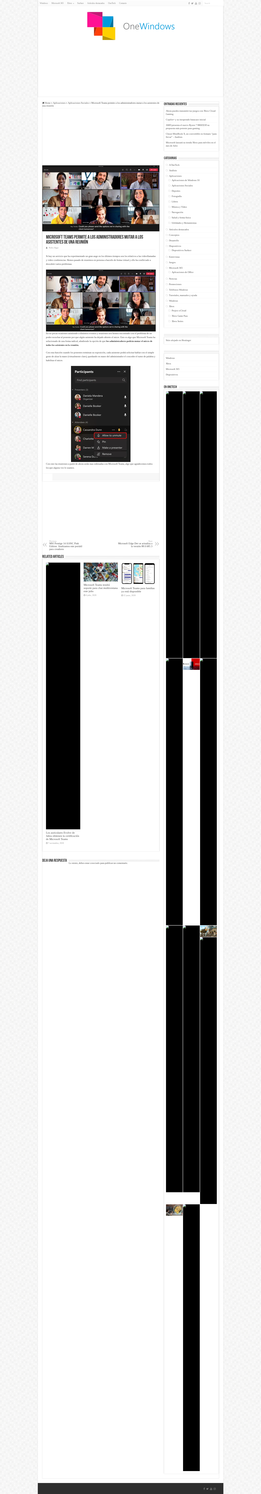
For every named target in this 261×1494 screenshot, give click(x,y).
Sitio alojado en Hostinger (178, 340)
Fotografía (177, 196)
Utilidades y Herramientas (184, 223)
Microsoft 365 (57, 3)
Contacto (123, 3)
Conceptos (174, 235)
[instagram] (199, 3)
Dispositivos (175, 246)
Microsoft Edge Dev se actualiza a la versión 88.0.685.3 (135, 544)
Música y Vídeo (179, 207)
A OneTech (174, 165)
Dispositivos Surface (181, 250)
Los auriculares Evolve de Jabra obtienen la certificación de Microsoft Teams (62, 836)
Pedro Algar (54, 248)
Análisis (173, 170)
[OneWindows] (130, 26)
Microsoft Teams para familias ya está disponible (138, 590)
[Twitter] (192, 3)
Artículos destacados (96, 3)
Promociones (175, 284)
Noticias (173, 278)
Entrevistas (174, 257)
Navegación (177, 212)
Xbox (171, 306)
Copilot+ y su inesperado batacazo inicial (186, 119)
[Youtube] (196, 3)
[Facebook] (189, 3)
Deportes (176, 191)
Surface (80, 3)
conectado (95, 863)
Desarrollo (174, 240)
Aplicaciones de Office (183, 272)
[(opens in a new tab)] (208, 524)
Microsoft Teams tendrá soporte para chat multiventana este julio (101, 588)
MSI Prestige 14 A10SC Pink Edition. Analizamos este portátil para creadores (65, 545)
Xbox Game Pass (180, 316)
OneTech (112, 3)
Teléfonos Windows (178, 289)
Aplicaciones (59, 103)
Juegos (172, 262)
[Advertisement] (130, 68)
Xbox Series (177, 321)
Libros (175, 201)
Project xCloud (179, 310)
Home (47, 103)
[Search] (221, 3)
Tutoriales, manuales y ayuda (183, 295)
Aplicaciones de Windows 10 (186, 180)
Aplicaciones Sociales (78, 103)
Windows (44, 3)
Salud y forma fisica (181, 217)
